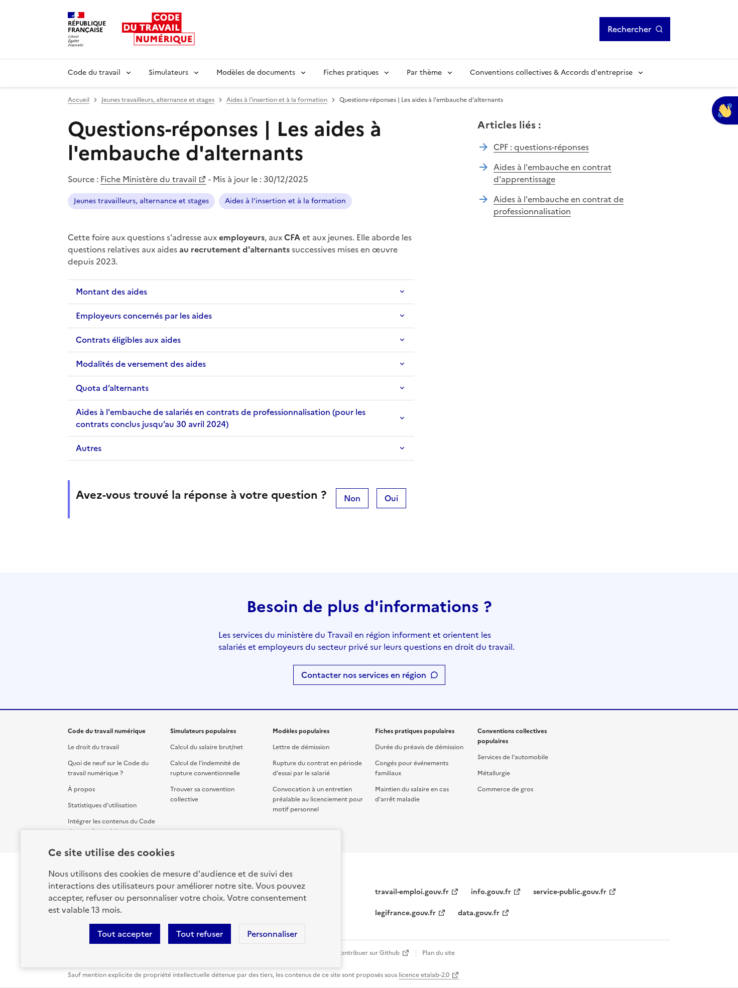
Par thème (424, 72)
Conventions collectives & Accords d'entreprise (551, 72)
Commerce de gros (505, 789)
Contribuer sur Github (368, 952)
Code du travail (94, 72)
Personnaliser (272, 934)
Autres (88, 448)
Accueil (78, 99)
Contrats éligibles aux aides (128, 340)
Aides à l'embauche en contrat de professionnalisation (559, 205)
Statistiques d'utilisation (102, 805)
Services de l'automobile (512, 757)
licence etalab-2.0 (424, 974)
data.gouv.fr (479, 913)
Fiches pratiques (351, 72)
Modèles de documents (255, 72)
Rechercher (629, 29)
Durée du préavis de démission (419, 747)
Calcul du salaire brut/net (206, 747)
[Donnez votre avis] (725, 110)
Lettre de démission (301, 747)
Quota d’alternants (112, 388)
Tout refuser (199, 934)
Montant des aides (111, 292)
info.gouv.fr (491, 892)
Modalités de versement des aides (141, 364)
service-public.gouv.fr (569, 892)
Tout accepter (124, 934)
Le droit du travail (93, 747)
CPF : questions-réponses (541, 147)
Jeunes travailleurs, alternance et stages (157, 99)
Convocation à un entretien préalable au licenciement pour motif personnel (318, 799)
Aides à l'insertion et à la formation (276, 99)
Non (352, 498)
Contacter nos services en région (363, 675)
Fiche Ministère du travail (148, 179)
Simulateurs (168, 72)
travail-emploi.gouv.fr (412, 892)
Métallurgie (493, 773)
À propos (81, 789)
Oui (391, 498)
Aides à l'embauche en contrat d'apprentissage (552, 173)
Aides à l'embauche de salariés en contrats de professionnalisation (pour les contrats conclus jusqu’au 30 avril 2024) (220, 418)
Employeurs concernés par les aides (144, 316)
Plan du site (438, 952)
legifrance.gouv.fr (405, 913)
